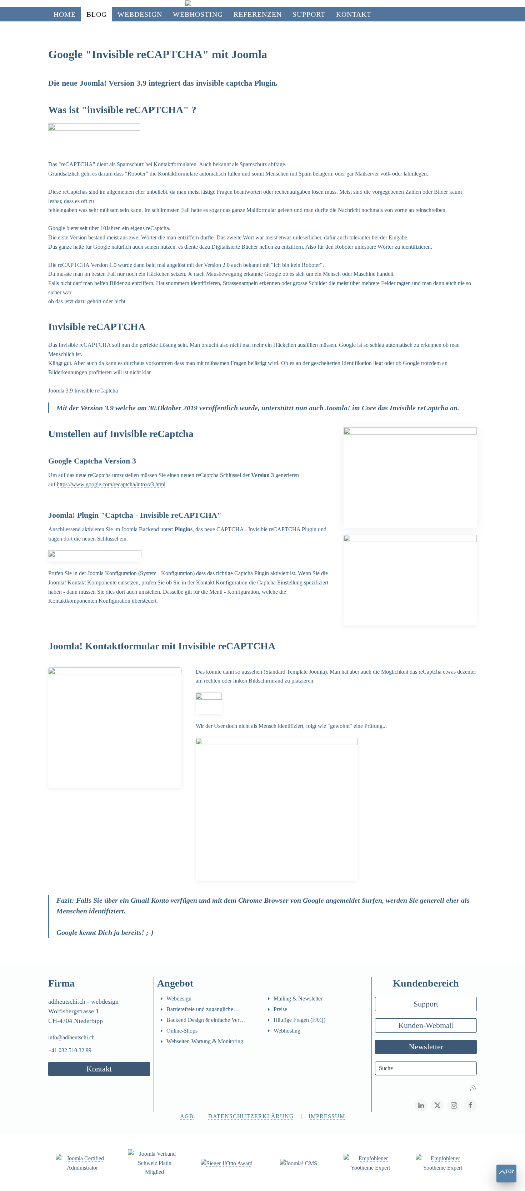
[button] (410, 477)
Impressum (327, 1116)
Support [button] (308, 14)
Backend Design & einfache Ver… (205, 1020)
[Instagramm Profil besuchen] (454, 1105)
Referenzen (258, 14)
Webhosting (198, 14)
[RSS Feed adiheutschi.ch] (473, 1087)
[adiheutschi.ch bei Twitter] (437, 1105)
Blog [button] (96, 14)
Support (426, 1003)
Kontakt (353, 14)
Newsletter (426, 1046)
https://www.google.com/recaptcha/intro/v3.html (111, 484)
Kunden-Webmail (426, 1025)
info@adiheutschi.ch (71, 1037)
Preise (280, 1009)
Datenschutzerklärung (251, 1116)
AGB (187, 1116)
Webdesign (178, 998)
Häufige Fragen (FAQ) (299, 1020)
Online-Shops (182, 1031)
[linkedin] (421, 1105)
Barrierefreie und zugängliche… (202, 1009)
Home (65, 14)
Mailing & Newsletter (298, 998)
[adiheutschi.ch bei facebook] (470, 1105)
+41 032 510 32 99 (69, 1050)
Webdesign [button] (140, 14)
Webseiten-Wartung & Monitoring (204, 1041)
